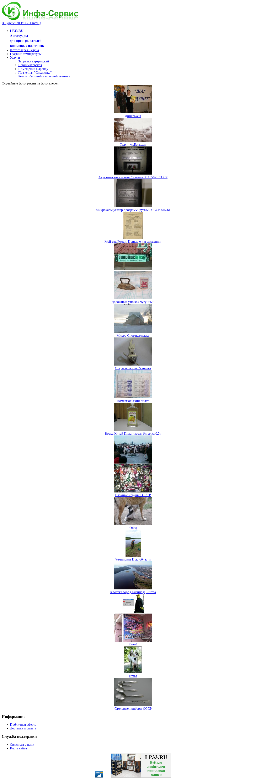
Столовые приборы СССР (133, 708)
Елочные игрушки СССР (133, 495)
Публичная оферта (23, 724)
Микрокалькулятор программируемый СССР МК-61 (133, 210)
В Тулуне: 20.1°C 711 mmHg (21, 23)
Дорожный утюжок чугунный (133, 302)
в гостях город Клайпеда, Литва (133, 592)
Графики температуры (26, 54)
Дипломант (133, 116)
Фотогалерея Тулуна (24, 50)
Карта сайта (18, 748)
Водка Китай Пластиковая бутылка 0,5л (133, 433)
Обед (133, 528)
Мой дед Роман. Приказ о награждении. (133, 241)
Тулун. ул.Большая (133, 144)
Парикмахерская (30, 65)
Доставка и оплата (23, 728)
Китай (133, 644)
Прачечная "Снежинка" (35, 72)
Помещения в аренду (33, 69)
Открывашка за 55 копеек (133, 368)
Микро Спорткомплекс (133, 335)
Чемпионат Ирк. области (133, 559)
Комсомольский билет (133, 401)
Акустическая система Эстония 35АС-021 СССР (133, 177)
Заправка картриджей (33, 61)
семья (133, 676)
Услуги (15, 57)
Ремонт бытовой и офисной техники (44, 76)
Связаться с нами (22, 744)
